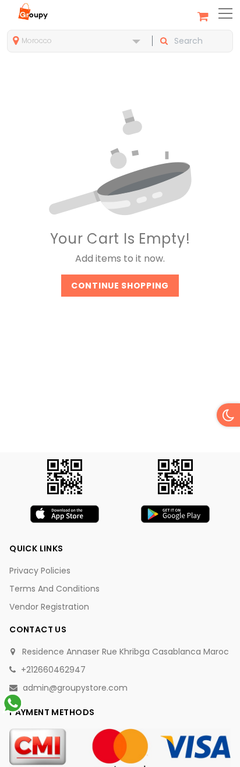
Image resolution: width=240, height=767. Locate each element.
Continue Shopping (120, 285)
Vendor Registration (49, 607)
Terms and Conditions (54, 588)
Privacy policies (39, 570)
